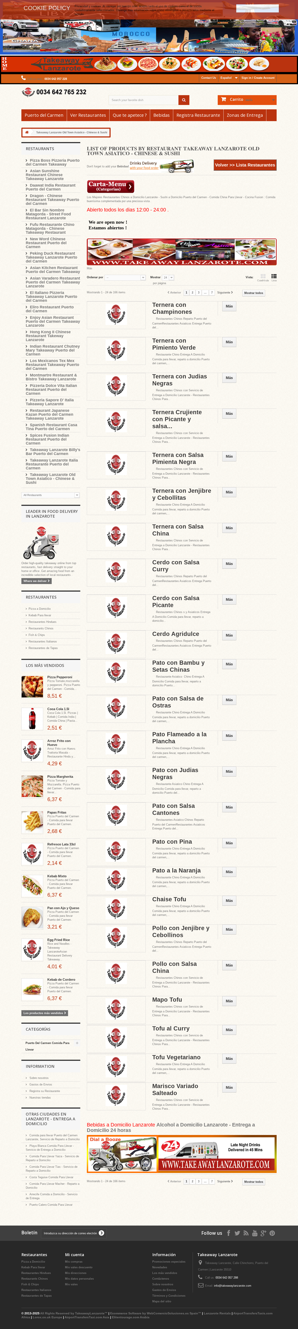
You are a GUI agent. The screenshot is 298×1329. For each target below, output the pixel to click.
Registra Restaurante (198, 115)
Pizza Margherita (60, 776)
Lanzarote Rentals (217, 1313)
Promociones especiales (168, 1261)
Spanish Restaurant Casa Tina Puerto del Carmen (51, 427)
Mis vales (71, 1284)
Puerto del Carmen (44, 115)
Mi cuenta (74, 1254)
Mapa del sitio (161, 1301)
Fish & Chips (37, 635)
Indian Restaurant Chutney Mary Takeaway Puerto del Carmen (53, 350)
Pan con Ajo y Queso (63, 908)
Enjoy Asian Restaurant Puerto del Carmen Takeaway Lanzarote (53, 321)
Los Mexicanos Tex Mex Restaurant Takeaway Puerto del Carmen (52, 365)
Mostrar (155, 277)
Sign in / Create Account (257, 77)
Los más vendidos (45, 665)
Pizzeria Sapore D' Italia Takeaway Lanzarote (50, 402)
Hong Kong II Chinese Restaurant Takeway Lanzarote (48, 336)
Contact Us (208, 77)
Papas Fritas (56, 812)
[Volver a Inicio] (27, 132)
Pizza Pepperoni (59, 677)
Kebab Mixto (57, 876)
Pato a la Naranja (176, 870)
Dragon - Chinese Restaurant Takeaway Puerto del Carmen (52, 200)
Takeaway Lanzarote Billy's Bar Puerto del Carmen (53, 452)
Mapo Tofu (167, 999)
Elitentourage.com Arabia (130, 1317)
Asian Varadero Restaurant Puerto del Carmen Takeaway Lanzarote (53, 282)
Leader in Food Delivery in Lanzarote (52, 514)
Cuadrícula (263, 280)
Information (40, 1066)
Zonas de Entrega (245, 115)
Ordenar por (95, 277)
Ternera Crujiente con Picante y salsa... (177, 419)
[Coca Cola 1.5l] (32, 719)
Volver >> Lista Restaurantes (245, 165)
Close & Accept (257, 8)
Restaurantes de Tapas (43, 648)
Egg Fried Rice (58, 940)
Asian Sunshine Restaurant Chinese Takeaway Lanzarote (45, 175)
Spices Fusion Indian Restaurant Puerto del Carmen (47, 439)
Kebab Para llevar (40, 615)
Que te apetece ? (130, 115)
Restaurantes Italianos (43, 641)
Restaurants (40, 148)
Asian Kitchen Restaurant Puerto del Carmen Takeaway (53, 270)
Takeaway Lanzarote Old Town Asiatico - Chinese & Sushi (50, 478)
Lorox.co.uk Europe (47, 1317)
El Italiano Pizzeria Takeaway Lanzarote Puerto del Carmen (51, 296)
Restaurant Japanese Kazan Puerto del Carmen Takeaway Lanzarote (49, 414)
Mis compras (73, 1261)
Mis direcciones (75, 1273)
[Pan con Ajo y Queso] (32, 918)
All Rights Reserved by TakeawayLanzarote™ (74, 1313)
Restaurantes (41, 597)
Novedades (159, 1267)
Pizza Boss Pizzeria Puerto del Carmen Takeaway (53, 162)
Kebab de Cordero (61, 979)
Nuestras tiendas (40, 1097)
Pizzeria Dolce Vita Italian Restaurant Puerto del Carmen (51, 389)
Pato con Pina (172, 841)
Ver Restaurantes (88, 115)
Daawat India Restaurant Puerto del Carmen (50, 187)
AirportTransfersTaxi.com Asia (87, 1317)
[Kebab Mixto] (32, 886)
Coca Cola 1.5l (58, 709)
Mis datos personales (79, 1278)
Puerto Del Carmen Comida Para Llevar (47, 1046)
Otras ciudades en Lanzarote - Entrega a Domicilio (50, 1118)
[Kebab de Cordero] (32, 989)
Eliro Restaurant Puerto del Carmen (50, 309)
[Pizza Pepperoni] (32, 687)
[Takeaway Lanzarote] (61, 92)
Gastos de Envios (40, 1084)
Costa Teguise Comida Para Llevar (51, 1177)
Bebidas (161, 115)
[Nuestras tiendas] (50, 543)
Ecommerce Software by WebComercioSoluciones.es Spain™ (155, 1313)
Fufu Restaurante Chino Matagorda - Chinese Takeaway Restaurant (50, 228)
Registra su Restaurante (44, 1091)
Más (89, 268)
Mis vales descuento (78, 1267)
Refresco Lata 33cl (61, 844)
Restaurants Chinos (41, 628)
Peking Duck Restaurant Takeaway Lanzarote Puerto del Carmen (51, 257)
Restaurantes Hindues (43, 621)
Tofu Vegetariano (176, 1057)
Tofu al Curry (171, 1028)
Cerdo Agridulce (175, 634)
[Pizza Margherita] (32, 786)
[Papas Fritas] (32, 822)
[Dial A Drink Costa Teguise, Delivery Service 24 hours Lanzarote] (182, 1154)
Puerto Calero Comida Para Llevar (50, 1204)
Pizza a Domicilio (40, 608)
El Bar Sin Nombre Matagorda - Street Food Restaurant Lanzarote (48, 214)
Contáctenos (160, 1278)
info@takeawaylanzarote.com (232, 1285)
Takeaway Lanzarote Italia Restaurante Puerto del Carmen (52, 464)
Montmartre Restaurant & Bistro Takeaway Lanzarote (51, 377)
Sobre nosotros (39, 1078)
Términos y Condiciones (168, 1295)
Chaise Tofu (169, 899)
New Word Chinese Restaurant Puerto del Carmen (46, 243)
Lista (274, 280)
